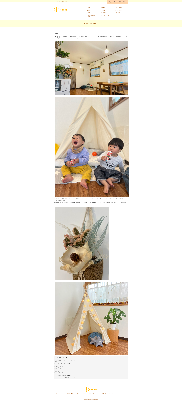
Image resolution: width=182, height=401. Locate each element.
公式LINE (103, 12)
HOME (88, 7)
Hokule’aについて (119, 7)
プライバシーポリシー (106, 15)
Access (103, 10)
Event (88, 10)
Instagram (117, 12)
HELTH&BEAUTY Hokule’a (91, 16)
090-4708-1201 (121, 2)
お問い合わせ (118, 10)
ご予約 (110, 2)
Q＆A (88, 12)
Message (103, 7)
